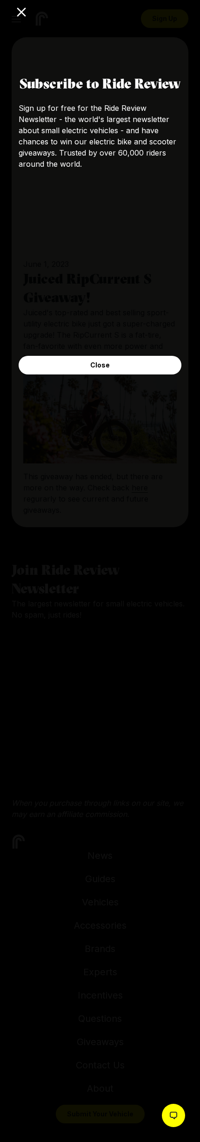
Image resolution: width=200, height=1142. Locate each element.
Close (100, 365)
